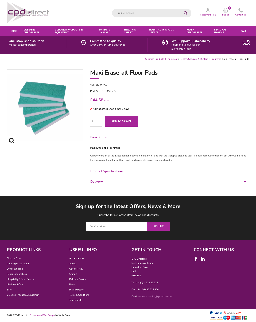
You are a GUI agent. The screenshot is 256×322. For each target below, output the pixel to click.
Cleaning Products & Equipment (68, 31)
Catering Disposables (31, 31)
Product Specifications (106, 171)
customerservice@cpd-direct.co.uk (156, 296)
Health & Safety (130, 31)
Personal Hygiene (220, 31)
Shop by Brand (14, 258)
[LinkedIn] (203, 259)
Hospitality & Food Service (161, 31)
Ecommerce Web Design (42, 315)
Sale (243, 31)
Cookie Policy (76, 268)
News (72, 284)
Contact (73, 274)
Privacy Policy (76, 289)
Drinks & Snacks (104, 31)
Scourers (215, 59)
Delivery (96, 181)
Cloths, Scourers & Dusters (194, 59)
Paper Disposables (194, 31)
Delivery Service (77, 279)
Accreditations (76, 258)
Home (13, 31)
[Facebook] (196, 259)
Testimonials (75, 300)
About (72, 263)
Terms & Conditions (79, 295)
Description (98, 137)
